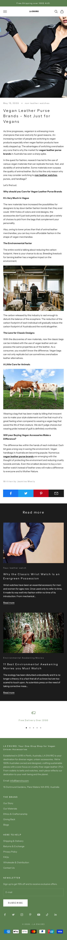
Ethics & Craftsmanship (15, 814)
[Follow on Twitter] (13, 914)
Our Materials (10, 808)
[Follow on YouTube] (38, 914)
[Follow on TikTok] (47, 914)
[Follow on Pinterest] (30, 914)
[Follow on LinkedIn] (55, 914)
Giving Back (9, 819)
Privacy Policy (10, 851)
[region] (33, 716)
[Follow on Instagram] (21, 914)
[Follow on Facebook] (5, 914)
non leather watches (37, 103)
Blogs (6, 824)
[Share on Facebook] (10, 493)
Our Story (8, 803)
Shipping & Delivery (13, 841)
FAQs (6, 857)
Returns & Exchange (13, 846)
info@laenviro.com (19, 780)
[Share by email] (56, 493)
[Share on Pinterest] (41, 493)
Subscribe (15, 902)
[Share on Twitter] (25, 493)
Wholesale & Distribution (16, 862)
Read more (8, 602)
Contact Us (9, 867)
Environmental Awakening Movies (23, 658)
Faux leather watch (14, 568)
